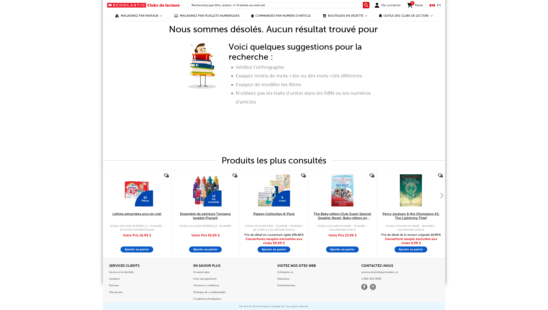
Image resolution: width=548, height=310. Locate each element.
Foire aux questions (204, 278)
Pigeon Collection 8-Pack (274, 214)
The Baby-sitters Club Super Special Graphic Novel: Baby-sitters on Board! (342, 216)
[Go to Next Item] (442, 195)
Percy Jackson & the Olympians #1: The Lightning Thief (411, 216)
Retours (114, 285)
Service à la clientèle (121, 272)
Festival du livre (286, 285)
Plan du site (116, 292)
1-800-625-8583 (371, 278)
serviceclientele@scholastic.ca (379, 272)
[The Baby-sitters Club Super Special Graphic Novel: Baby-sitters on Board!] (342, 190)
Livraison (114, 278)
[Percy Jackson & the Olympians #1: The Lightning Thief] (411, 190)
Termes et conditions (206, 285)
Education (283, 278)
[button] (138, 15)
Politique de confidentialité (209, 292)
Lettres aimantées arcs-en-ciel (136, 214)
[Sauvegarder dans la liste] (166, 175)
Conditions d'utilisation (207, 298)
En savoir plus (201, 272)
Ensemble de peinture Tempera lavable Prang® (205, 216)
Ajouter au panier (137, 249)
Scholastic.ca (285, 272)
